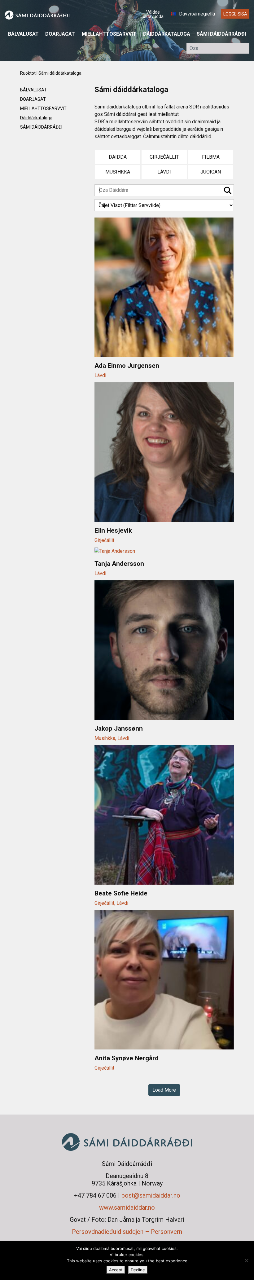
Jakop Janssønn (118, 728)
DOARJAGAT (60, 34)
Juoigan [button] (210, 172)
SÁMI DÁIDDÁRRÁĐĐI (221, 34)
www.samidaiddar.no (127, 1207)
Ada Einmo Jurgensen (126, 365)
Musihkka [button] (117, 172)
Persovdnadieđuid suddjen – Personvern (127, 1231)
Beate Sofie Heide (120, 893)
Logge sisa (235, 13)
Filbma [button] (211, 157)
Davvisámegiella (196, 14)
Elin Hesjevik (113, 530)
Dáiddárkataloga (166, 34)
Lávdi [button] (164, 172)
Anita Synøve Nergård (126, 1058)
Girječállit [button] (164, 157)
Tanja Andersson (119, 563)
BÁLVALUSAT (23, 34)
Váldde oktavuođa (153, 14)
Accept (116, 1269)
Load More (164, 1090)
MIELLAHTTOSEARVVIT (109, 34)
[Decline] (246, 1260)
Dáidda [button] (118, 157)
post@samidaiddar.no (150, 1195)
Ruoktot (28, 73)
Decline (138, 1269)
